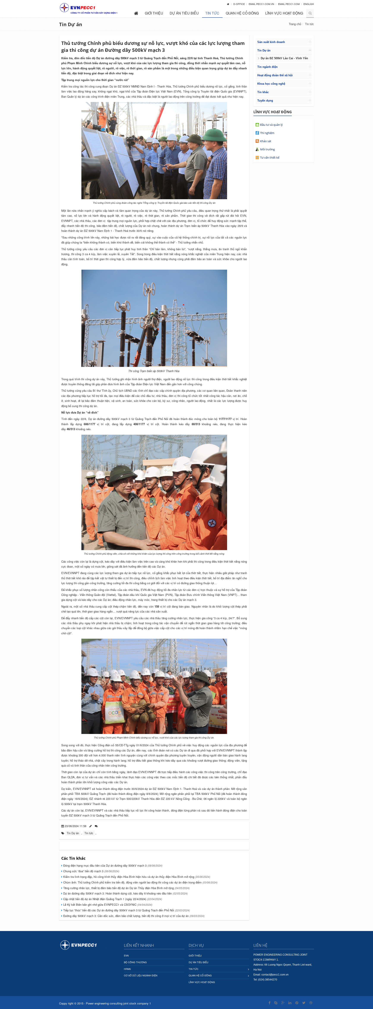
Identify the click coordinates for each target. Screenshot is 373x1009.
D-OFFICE (239, 4)
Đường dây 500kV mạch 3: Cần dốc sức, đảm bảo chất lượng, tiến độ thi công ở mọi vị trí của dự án (133, 916)
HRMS (127, 969)
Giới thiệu (154, 13)
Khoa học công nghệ (271, 83)
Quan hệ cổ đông (242, 13)
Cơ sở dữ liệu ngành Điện (140, 975)
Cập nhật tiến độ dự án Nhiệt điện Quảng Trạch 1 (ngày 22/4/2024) (112, 899)
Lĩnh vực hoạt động (284, 13)
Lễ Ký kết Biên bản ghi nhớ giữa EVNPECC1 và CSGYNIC (107, 904)
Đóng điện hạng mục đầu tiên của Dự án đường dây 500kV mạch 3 (112, 865)
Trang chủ (295, 24)
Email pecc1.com (289, 4)
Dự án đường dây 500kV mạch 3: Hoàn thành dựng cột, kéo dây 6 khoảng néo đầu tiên (125, 893)
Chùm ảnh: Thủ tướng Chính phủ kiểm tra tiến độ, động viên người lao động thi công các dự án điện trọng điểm (140, 882)
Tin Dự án (70, 24)
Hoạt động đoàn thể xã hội (275, 75)
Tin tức (212, 13)
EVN (126, 955)
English (308, 4)
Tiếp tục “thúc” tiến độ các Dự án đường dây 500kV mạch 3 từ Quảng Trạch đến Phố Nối (126, 910)
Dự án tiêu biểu (184, 13)
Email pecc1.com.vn (262, 4)
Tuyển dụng (265, 100)
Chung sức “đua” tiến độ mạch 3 (90, 871)
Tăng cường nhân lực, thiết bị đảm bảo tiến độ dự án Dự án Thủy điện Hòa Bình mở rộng (126, 888)
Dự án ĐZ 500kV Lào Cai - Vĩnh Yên (284, 58)
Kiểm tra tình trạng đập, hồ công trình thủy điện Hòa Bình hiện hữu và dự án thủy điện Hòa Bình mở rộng (136, 877)
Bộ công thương (135, 962)
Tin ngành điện (267, 66)
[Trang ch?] (228, 4)
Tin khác (263, 92)
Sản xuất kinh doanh (271, 42)
